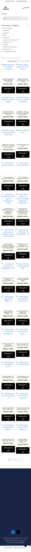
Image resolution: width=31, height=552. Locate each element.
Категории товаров (10, 25)
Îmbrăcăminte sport (10, 40)
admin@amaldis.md (11, 520)
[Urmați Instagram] (18, 532)
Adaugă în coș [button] (8, 90)
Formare (6, 37)
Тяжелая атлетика (9, 51)
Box (4, 35)
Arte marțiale (7, 28)
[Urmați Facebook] (13, 532)
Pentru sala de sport (10, 47)
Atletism (6, 30)
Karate (5, 44)
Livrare (9, 496)
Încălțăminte (7, 42)
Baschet (6, 33)
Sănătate (6, 49)
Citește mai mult (23, 222)
